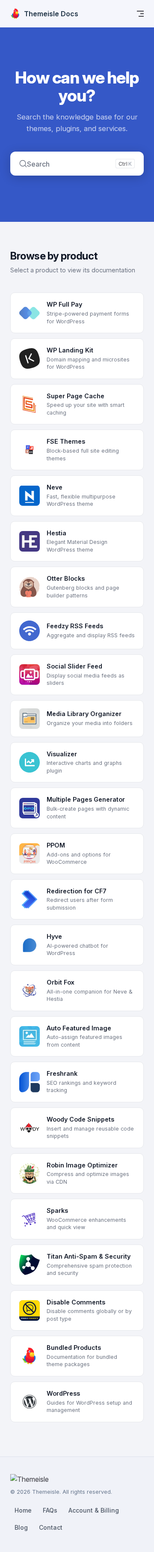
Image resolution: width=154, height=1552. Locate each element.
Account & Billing (93, 1510)
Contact (50, 1527)
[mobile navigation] (140, 13)
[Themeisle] (61, 1480)
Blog (21, 1527)
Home (23, 1510)
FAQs (50, 1510)
